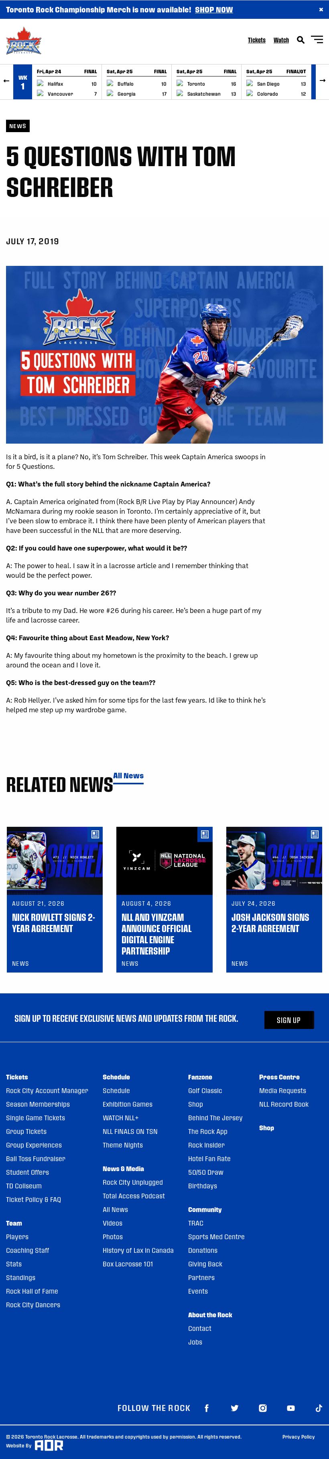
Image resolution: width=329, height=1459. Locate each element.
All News (128, 776)
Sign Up (289, 1020)
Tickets (257, 40)
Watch (281, 40)
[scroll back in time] (6, 81)
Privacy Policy (298, 1436)
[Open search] (301, 40)
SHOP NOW (214, 9)
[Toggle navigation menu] (317, 41)
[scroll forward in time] (322, 81)
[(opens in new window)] (207, 1407)
